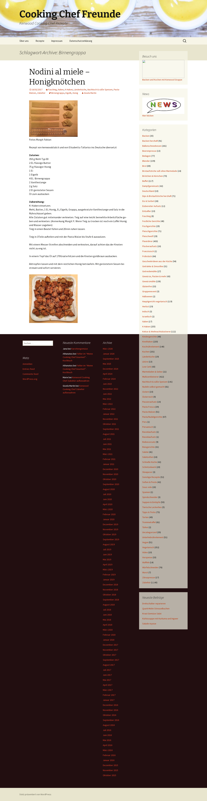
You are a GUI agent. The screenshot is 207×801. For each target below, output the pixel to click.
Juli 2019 (107, 549)
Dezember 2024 (110, 368)
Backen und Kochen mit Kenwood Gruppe (162, 79)
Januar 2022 (108, 413)
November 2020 (110, 474)
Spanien (146, 492)
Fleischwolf (147, 236)
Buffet (145, 181)
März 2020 (108, 509)
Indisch (145, 311)
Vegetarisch (148, 547)
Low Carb (146, 366)
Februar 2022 (109, 408)
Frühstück (147, 256)
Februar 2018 (109, 634)
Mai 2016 (107, 740)
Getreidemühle (149, 271)
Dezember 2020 (110, 469)
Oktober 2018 (109, 594)
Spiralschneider (150, 497)
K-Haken (69, 89)
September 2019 (111, 539)
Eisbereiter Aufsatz (151, 206)
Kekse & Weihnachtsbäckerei (156, 331)
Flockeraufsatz (149, 246)
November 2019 (110, 529)
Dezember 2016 (110, 705)
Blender (146, 160)
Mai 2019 (107, 559)
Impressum (56, 40)
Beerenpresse (149, 150)
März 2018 (108, 629)
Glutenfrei (147, 286)
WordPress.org (30, 379)
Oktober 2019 (109, 534)
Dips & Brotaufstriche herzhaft (156, 196)
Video (145, 552)
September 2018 (111, 599)
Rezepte (40, 40)
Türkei (145, 527)
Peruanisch (147, 426)
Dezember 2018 (110, 584)
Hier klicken (147, 115)
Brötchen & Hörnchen (152, 176)
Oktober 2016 (109, 715)
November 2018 (110, 589)
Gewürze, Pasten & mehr (154, 276)
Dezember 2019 (110, 524)
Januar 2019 (108, 579)
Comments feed (30, 373)
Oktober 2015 (109, 775)
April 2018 (107, 624)
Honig (75, 92)
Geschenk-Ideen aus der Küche (157, 261)
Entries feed (29, 368)
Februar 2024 (109, 378)
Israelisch (147, 316)
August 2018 (109, 604)
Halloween (147, 296)
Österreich (147, 396)
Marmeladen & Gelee (152, 371)
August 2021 (109, 434)
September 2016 (111, 720)
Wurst (145, 572)
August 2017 (109, 664)
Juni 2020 (107, 499)
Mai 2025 (107, 363)
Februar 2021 (109, 459)
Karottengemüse (79, 348)
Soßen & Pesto (149, 482)
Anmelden (27, 363)
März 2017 (108, 689)
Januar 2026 (108, 353)
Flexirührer (147, 241)
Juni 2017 (107, 674)
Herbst (145, 306)
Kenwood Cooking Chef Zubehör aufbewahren (75, 389)
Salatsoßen (147, 457)
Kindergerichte (149, 336)
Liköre (145, 361)
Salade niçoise (149, 623)
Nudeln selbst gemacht (153, 386)
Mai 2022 (107, 398)
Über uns (24, 40)
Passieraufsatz (149, 401)
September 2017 (111, 659)
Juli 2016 (107, 730)
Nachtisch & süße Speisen (100, 89)
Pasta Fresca (148, 406)
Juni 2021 (107, 444)
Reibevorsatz (148, 441)
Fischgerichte (149, 226)
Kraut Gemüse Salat (151, 613)
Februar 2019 (109, 574)
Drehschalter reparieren (154, 603)
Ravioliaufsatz (149, 431)
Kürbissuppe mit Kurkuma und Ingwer (160, 618)
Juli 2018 (107, 609)
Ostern (145, 391)
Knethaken (147, 341)
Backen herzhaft (150, 140)
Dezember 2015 (110, 765)
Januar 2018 (108, 639)
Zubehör (41, 92)
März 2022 (108, 403)
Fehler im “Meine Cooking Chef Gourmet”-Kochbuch (78, 357)
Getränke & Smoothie (152, 266)
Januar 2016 (108, 760)
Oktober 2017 (109, 654)
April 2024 (107, 373)
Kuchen (145, 351)
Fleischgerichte (149, 231)
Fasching (52, 89)
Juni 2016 (107, 735)
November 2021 (110, 418)
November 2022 (110, 388)
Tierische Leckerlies (152, 507)
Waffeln (145, 562)
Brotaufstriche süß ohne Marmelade (159, 170)
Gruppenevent (149, 291)
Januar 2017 (108, 700)
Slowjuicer (147, 472)
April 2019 (107, 564)
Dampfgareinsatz (150, 186)
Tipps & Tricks (149, 512)
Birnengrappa (57, 92)
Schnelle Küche (149, 462)
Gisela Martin (90, 92)
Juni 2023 (107, 383)
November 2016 (110, 710)
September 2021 (111, 429)
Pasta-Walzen (148, 411)
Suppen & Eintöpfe (151, 502)
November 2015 (110, 770)
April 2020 (107, 504)
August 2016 (109, 725)
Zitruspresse (148, 577)
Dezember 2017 (110, 644)
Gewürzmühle (149, 281)
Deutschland (148, 191)
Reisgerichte (148, 447)
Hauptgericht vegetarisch (154, 301)
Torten (145, 517)
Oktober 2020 (109, 479)
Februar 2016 (109, 755)
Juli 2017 (107, 669)
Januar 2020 (108, 519)
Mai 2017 (107, 679)
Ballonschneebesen (151, 145)
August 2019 (109, 544)
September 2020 (111, 484)
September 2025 (111, 358)
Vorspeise (147, 557)
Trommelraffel (149, 522)
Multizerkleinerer (150, 376)
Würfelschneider (150, 567)
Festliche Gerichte (151, 221)
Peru (144, 421)
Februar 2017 (109, 695)
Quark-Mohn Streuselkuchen (155, 608)
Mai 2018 (107, 619)
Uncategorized (149, 532)
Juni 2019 (107, 554)
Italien (61, 89)
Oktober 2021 (109, 424)
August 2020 (109, 489)
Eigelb (68, 92)
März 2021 (108, 454)
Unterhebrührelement (152, 537)
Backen (145, 135)
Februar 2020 (109, 514)
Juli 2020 (107, 494)
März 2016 (108, 750)
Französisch (148, 251)
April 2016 (107, 745)
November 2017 (110, 649)
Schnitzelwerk (149, 467)
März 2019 (108, 569)
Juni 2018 (107, 614)
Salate (145, 452)
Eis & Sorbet (148, 201)
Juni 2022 (107, 393)
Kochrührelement (150, 346)
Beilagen (146, 155)
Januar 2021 (108, 464)
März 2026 (108, 348)
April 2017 (107, 684)
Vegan (145, 542)
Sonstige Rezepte (151, 477)
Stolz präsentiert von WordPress (35, 794)
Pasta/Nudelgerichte (152, 416)
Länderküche (80, 89)
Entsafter (146, 211)
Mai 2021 (107, 449)
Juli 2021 (107, 439)
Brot (144, 165)
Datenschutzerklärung (80, 40)
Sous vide (147, 487)
